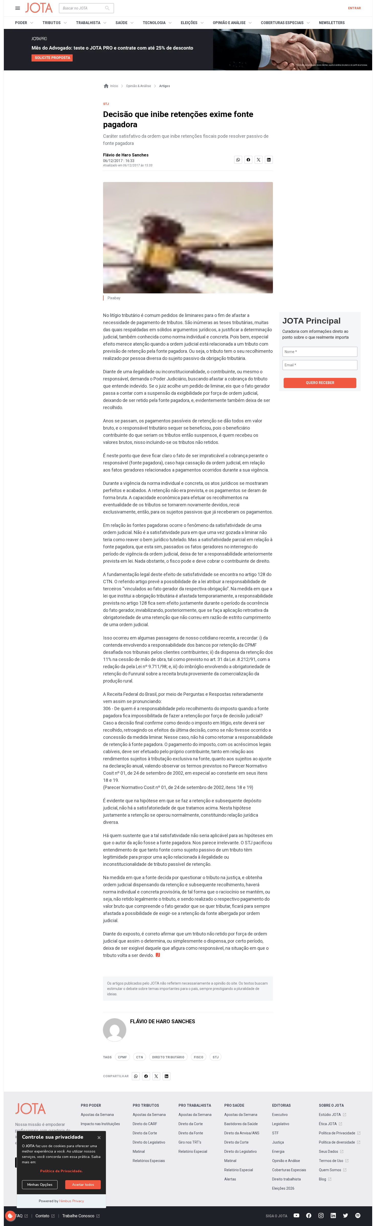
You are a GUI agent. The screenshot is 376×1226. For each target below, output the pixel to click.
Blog (322, 1179)
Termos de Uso (331, 1161)
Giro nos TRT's (190, 1142)
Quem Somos (330, 1170)
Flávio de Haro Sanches (126, 155)
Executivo (280, 1115)
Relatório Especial (193, 1151)
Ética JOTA (328, 1124)
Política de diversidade (337, 1142)
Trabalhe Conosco (78, 1215)
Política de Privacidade (337, 1133)
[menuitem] (25, 23)
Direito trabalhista (286, 1179)
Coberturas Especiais (289, 1170)
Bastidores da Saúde (241, 1124)
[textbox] (83, 8)
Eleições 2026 (283, 1188)
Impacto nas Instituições (100, 1124)
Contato (42, 1215)
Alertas (230, 1179)
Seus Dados (328, 1151)
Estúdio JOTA (330, 1115)
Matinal (139, 1151)
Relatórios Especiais (149, 1161)
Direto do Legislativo (149, 1142)
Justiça (278, 1142)
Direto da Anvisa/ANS (241, 1133)
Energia (278, 1151)
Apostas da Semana (97, 1115)
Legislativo (280, 1124)
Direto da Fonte (191, 1133)
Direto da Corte (145, 1133)
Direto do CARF (145, 1124)
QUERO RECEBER (320, 383)
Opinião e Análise (286, 1161)
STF (275, 1133)
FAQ (19, 1215)
